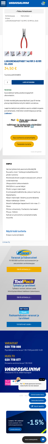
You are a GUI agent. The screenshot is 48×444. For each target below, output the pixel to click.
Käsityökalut (25, 16)
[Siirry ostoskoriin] (43, 3)
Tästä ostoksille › (24, 269)
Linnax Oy (6, 242)
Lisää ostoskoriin (28, 82)
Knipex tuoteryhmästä (15, 235)
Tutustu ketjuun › (24, 324)
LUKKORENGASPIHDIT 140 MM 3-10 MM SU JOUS (21, 21)
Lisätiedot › (8, 113)
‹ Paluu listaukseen (24, 11)
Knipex (7, 18)
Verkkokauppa (10, 16)
